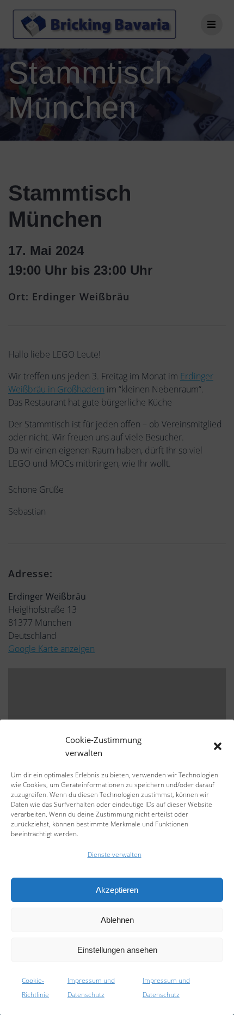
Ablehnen (117, 920)
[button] (217, 746)
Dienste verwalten (114, 854)
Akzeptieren (117, 890)
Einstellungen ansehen (117, 949)
